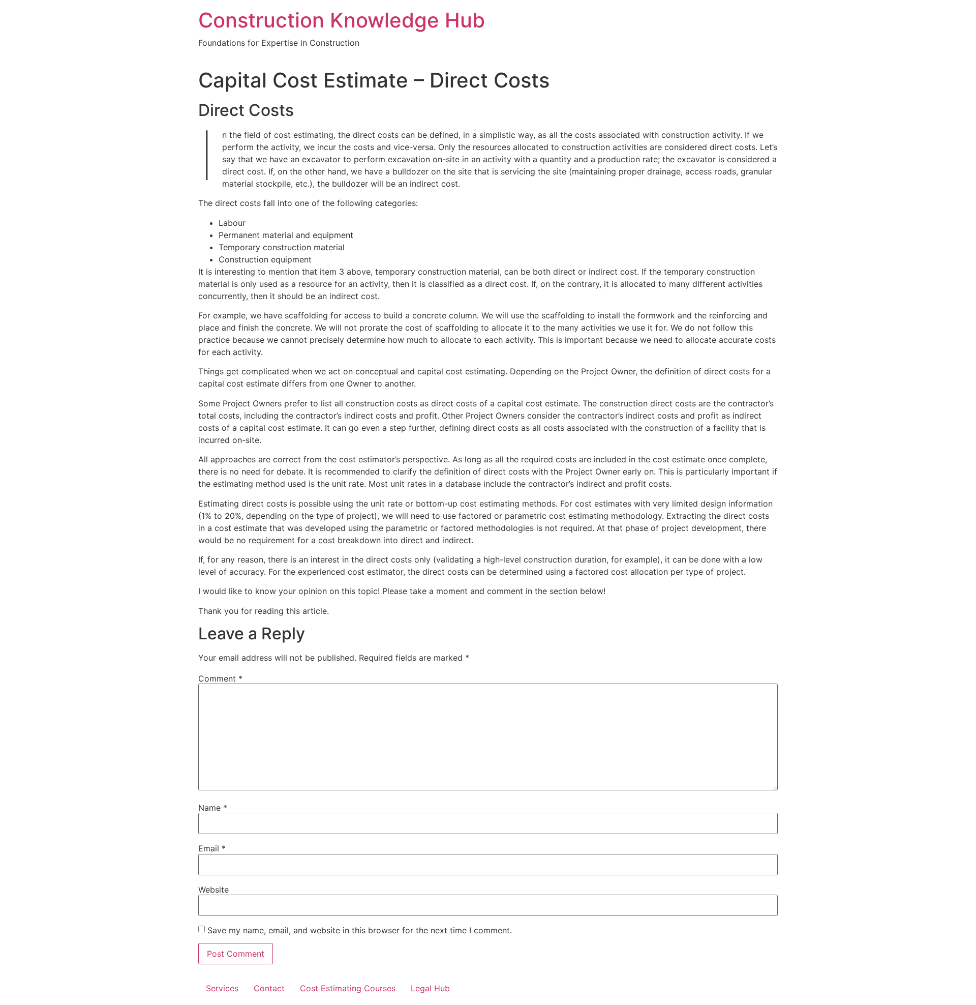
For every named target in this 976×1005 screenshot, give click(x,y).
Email (212, 848)
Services (222, 988)
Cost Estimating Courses (347, 988)
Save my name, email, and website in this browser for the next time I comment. (359, 930)
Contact (269, 988)
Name (212, 808)
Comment (220, 678)
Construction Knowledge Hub (341, 20)
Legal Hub (430, 988)
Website (213, 889)
